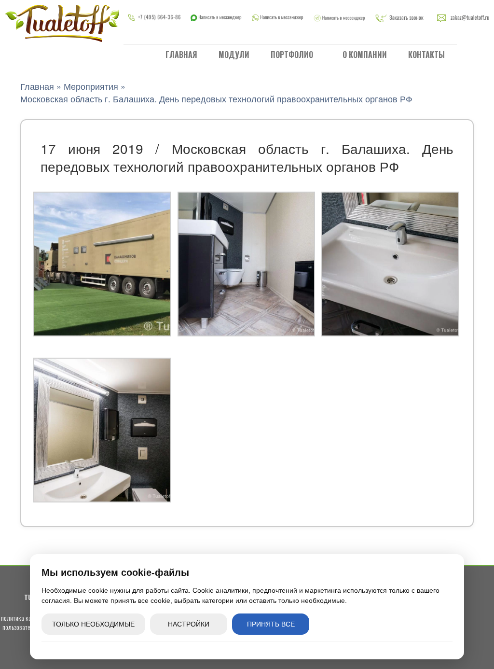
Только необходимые (93, 624)
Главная (181, 54)
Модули (234, 54)
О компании (365, 54)
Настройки (188, 624)
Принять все (271, 624)
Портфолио (293, 54)
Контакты (426, 54)
